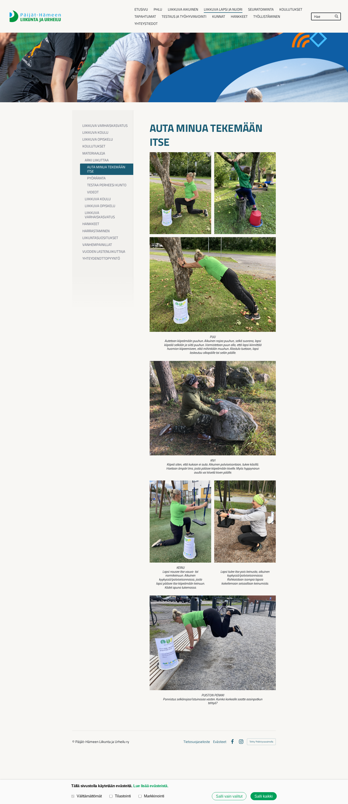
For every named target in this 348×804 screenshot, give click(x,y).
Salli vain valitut (229, 796)
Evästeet (219, 741)
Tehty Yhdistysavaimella (261, 741)
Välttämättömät (89, 796)
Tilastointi (123, 796)
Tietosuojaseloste (196, 741)
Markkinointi (154, 796)
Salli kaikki (263, 796)
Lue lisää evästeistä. (150, 786)
